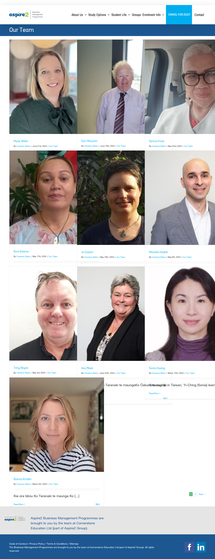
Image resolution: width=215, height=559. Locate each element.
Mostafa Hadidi (158, 252)
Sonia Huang (157, 368)
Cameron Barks (23, 146)
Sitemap (74, 543)
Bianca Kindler (23, 479)
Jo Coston (87, 252)
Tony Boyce (21, 367)
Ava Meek (87, 368)
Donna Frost (156, 141)
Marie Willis (21, 141)
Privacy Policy (37, 543)
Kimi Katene (21, 251)
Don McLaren (89, 141)
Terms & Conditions (57, 543)
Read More (154, 393)
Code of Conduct (18, 543)
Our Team (53, 146)
